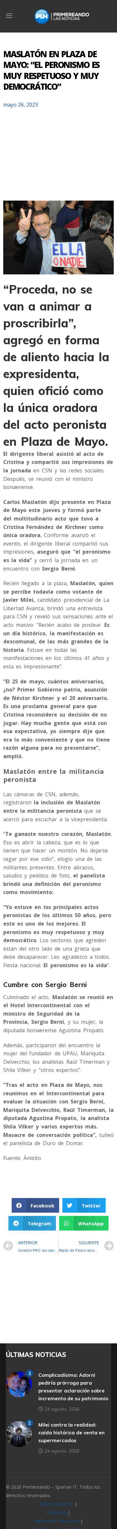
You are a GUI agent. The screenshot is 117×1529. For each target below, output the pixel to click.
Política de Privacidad (56, 1521)
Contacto (56, 1512)
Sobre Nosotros (56, 1504)
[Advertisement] (58, 157)
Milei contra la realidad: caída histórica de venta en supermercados (71, 1432)
